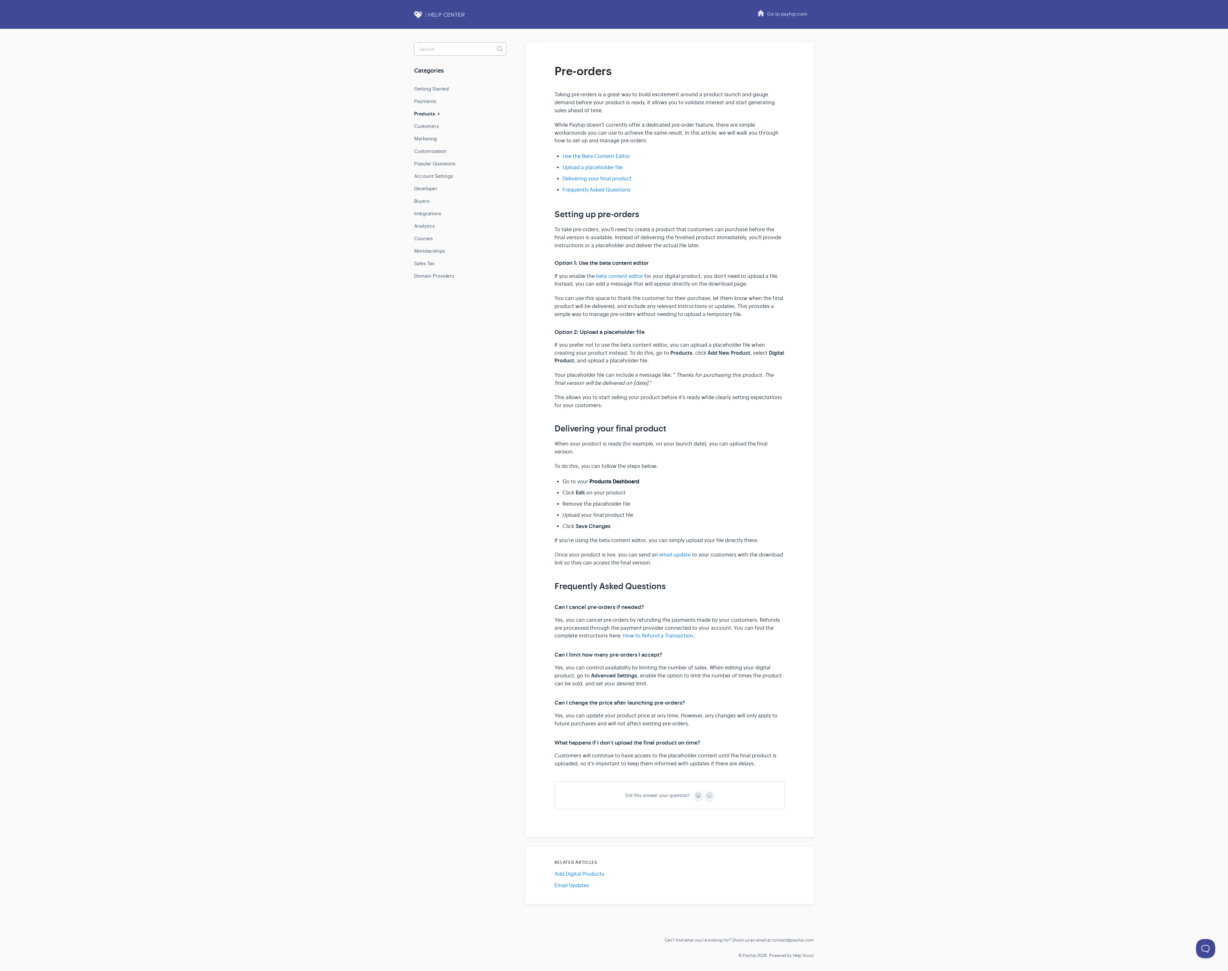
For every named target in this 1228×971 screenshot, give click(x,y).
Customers (426, 126)
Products (425, 114)
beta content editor (619, 276)
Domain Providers (434, 276)
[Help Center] (446, 18)
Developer (425, 189)
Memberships (429, 251)
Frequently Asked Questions (597, 190)
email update (675, 555)
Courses (423, 238)
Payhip (749, 955)
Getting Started (431, 89)
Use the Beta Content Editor (596, 156)
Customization (430, 151)
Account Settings (433, 176)
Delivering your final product (597, 179)
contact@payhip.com (793, 940)
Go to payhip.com (787, 14)
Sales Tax (424, 263)
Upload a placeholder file (593, 167)
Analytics (424, 226)
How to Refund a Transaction (658, 636)
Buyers (421, 201)
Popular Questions (434, 164)
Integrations (427, 213)
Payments (425, 101)
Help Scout (803, 955)
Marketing (425, 139)
